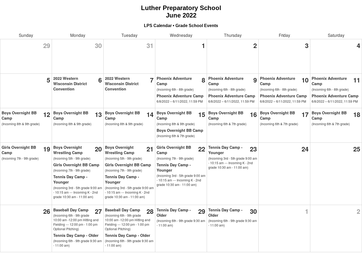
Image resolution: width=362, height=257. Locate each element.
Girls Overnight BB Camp (76, 164)
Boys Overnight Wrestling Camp (68, 150)
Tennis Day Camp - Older (76, 235)
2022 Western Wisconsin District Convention (70, 84)
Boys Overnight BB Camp (180, 130)
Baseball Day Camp (71, 209)
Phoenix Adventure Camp (180, 95)
